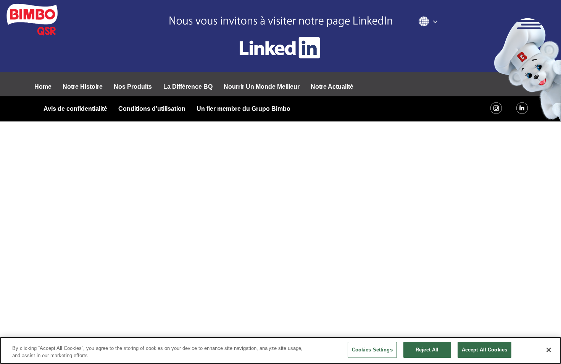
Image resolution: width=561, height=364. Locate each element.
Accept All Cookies (484, 350)
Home (43, 86)
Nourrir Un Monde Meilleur (262, 86)
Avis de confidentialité (75, 108)
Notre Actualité (332, 86)
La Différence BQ (188, 86)
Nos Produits (133, 86)
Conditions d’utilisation (151, 108)
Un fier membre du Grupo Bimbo (243, 108)
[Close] (548, 350)
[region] (280, 350)
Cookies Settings (372, 350)
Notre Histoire (83, 86)
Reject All (427, 350)
